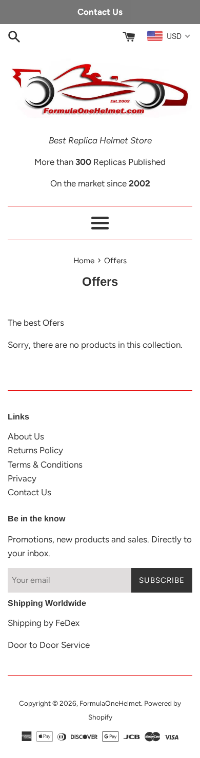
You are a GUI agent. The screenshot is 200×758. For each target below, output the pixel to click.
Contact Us (29, 492)
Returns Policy (35, 450)
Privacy (22, 478)
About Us (26, 436)
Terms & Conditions (45, 464)
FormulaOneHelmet (110, 703)
